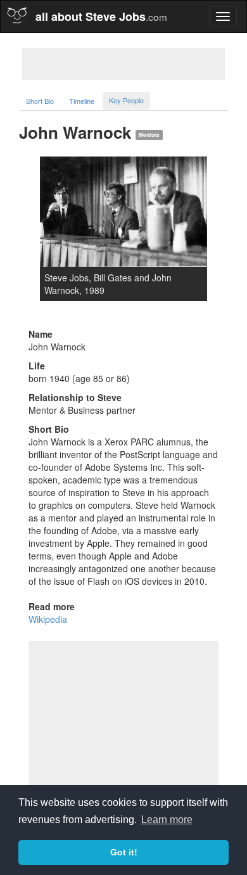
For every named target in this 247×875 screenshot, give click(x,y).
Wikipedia (47, 619)
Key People (126, 100)
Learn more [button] (167, 819)
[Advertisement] (123, 64)
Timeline (81, 101)
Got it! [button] (123, 852)
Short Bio (40, 101)
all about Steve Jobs (101, 16)
